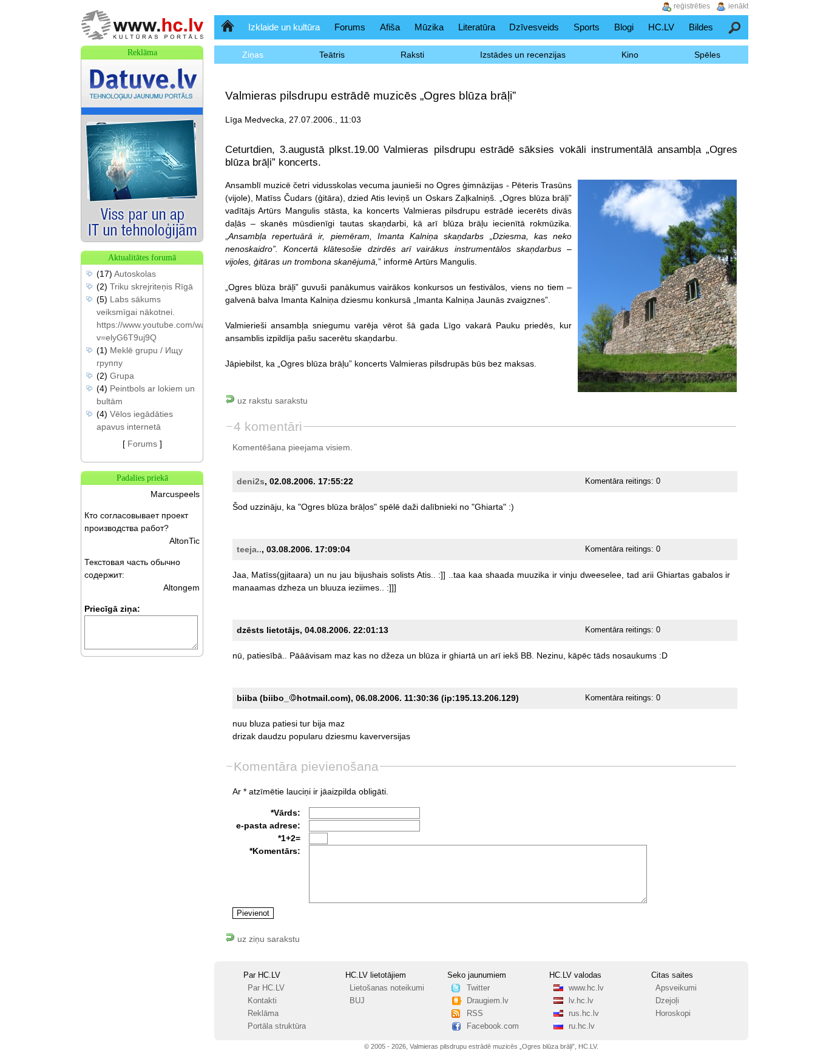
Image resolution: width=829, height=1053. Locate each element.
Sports (587, 27)
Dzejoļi (667, 1001)
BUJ (357, 1001)
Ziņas (252, 54)
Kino (629, 54)
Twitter (478, 988)
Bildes (701, 27)
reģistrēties (692, 6)
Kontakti (262, 1001)
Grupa (122, 376)
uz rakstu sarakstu (271, 400)
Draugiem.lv (488, 1001)
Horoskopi (673, 1013)
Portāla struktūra (277, 1026)
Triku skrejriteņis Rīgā (151, 286)
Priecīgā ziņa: (112, 609)
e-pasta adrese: (268, 825)
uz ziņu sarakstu (267, 939)
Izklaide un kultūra (284, 27)
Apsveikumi (676, 988)
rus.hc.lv (584, 1013)
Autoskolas (135, 274)
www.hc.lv (586, 988)
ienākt (738, 6)
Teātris (332, 54)
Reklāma (263, 1013)
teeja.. (249, 549)
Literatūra (476, 27)
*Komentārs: (274, 851)
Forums (349, 27)
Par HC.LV (266, 988)
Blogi (624, 27)
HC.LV (661, 27)
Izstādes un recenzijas (523, 54)
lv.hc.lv (581, 1001)
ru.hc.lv (582, 1026)
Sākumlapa (228, 27)
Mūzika (429, 27)
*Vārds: (285, 813)
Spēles (707, 54)
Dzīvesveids (534, 27)
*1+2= (289, 838)
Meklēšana (735, 27)
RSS (475, 1013)
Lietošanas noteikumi (387, 988)
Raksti (412, 54)
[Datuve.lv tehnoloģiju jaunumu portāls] (142, 238)
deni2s (251, 481)
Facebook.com (493, 1026)
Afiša (390, 27)
